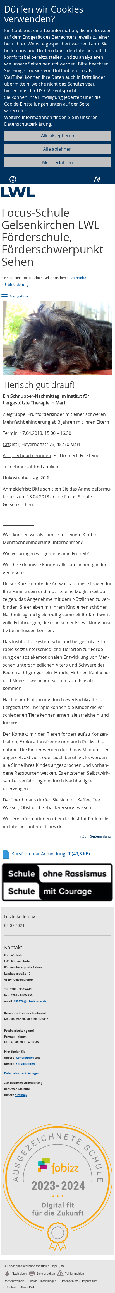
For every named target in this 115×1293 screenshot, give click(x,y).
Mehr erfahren (57, 162)
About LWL (27, 1287)
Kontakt (11, 1287)
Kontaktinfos (25, 1058)
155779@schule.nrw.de (30, 1001)
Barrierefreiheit (14, 1281)
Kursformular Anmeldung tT (50, 854)
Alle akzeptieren (57, 136)
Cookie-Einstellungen (42, 1281)
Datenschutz (69, 1281)
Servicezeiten (25, 1064)
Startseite (78, 277)
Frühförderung (16, 284)
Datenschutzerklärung (27, 124)
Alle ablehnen (57, 149)
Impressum (89, 1281)
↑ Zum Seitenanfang (95, 836)
